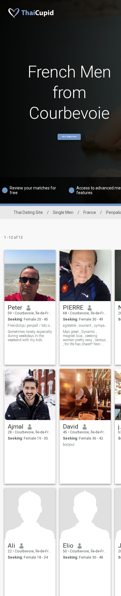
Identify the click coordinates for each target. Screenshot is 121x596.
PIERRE (73, 307)
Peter (15, 307)
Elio (68, 545)
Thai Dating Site (28, 212)
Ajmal (15, 426)
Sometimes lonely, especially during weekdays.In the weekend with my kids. (30, 336)
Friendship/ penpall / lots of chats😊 (30, 325)
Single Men (63, 212)
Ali (11, 545)
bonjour (69, 445)
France (89, 212)
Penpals (113, 212)
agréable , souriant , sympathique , (85, 325)
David (70, 426)
